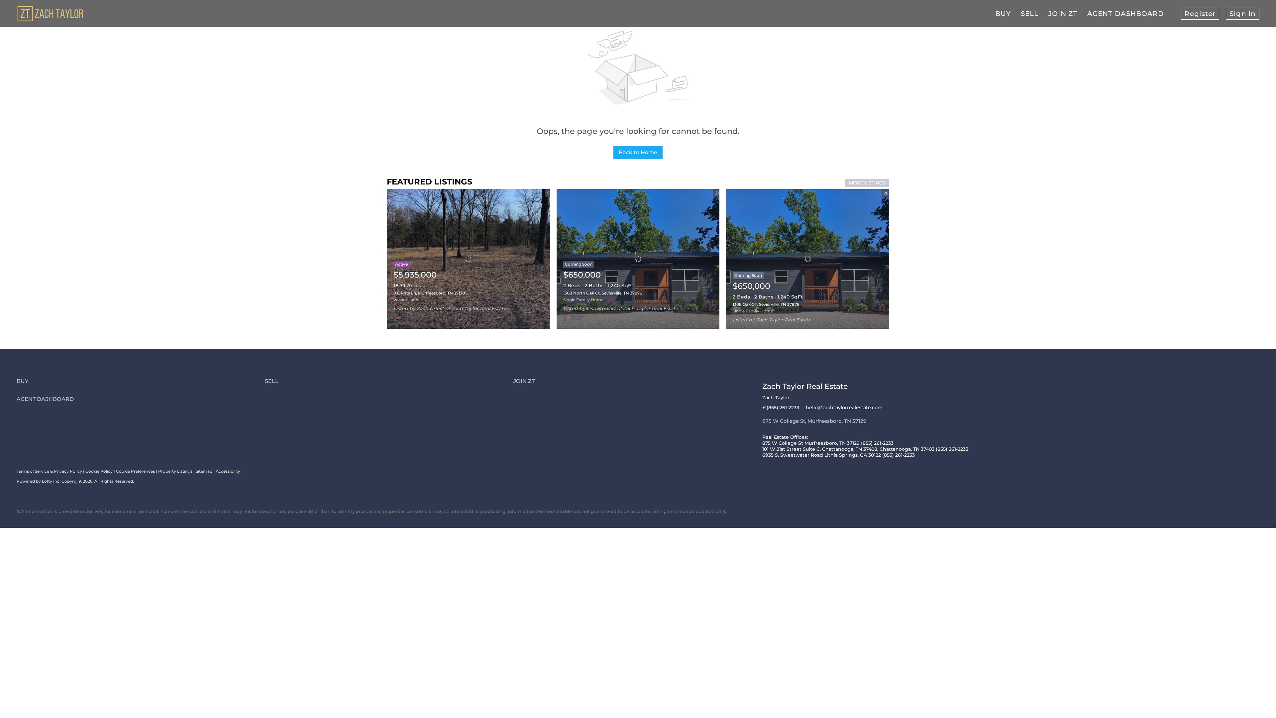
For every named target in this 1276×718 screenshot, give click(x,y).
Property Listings (175, 471)
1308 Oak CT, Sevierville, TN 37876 (766, 304)
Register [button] (1200, 14)
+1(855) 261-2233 (780, 408)
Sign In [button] (1242, 14)
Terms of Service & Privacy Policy (49, 471)
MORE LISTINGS (867, 183)
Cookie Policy (99, 471)
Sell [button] (1029, 14)
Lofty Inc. (51, 481)
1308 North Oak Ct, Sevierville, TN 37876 (602, 293)
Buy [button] (1003, 14)
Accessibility (228, 471)
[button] (141, 381)
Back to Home (638, 152)
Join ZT (1062, 14)
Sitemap (204, 471)
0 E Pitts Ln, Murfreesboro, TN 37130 (429, 293)
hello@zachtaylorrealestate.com (844, 408)
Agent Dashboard (1125, 14)
